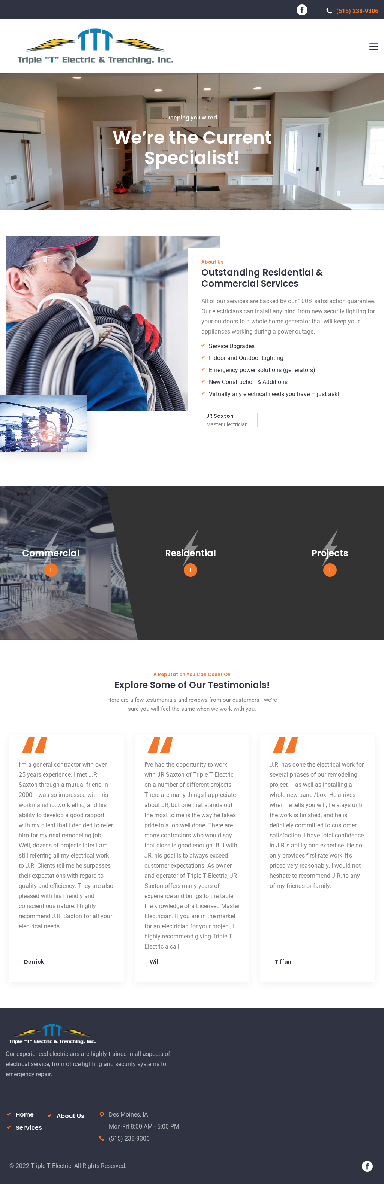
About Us (70, 1116)
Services (29, 1127)
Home (25, 1114)
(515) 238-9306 (357, 11)
